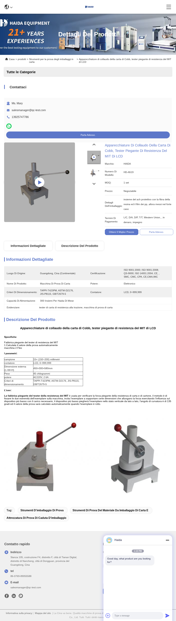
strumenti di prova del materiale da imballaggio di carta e (110, 510)
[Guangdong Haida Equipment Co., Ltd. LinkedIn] (13, 596)
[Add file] (108, 615)
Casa (12, 59)
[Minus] (167, 540)
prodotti (22, 59)
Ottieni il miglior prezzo (121, 232)
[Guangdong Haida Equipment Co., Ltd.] (89, 7)
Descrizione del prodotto (79, 246)
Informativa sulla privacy (19, 613)
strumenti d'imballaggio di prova (42, 510)
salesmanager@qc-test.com (29, 110)
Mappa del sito (43, 613)
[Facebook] (6, 596)
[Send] (167, 615)
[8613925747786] (20, 596)
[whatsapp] (9, 126)
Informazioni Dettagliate (28, 246)
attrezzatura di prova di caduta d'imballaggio (36, 517)
